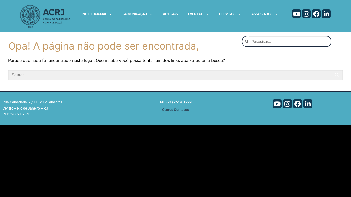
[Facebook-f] (316, 13)
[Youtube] (296, 13)
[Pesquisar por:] (175, 75)
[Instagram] (306, 13)
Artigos (170, 14)
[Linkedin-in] (326, 13)
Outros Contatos (175, 109)
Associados (262, 14)
